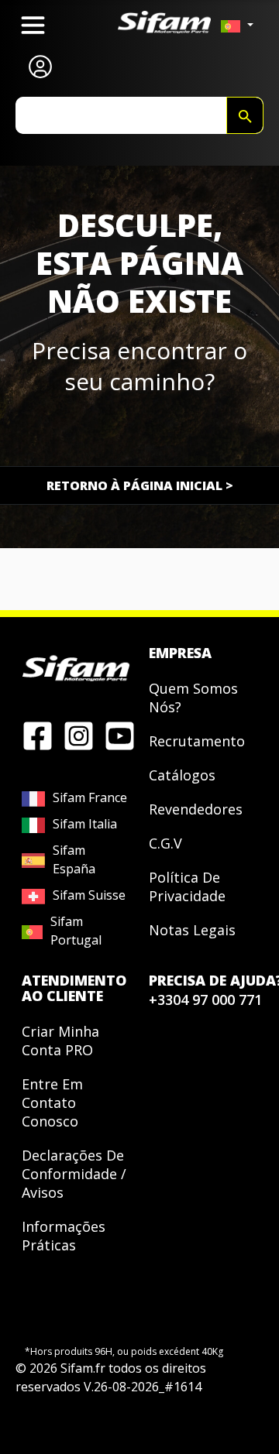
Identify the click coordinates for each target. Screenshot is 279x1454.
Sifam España (74, 859)
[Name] (245, 115)
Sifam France (90, 797)
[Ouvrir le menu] (33, 25)
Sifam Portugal (76, 930)
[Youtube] (120, 734)
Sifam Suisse (89, 895)
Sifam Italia (85, 823)
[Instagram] (79, 734)
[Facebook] (37, 734)
